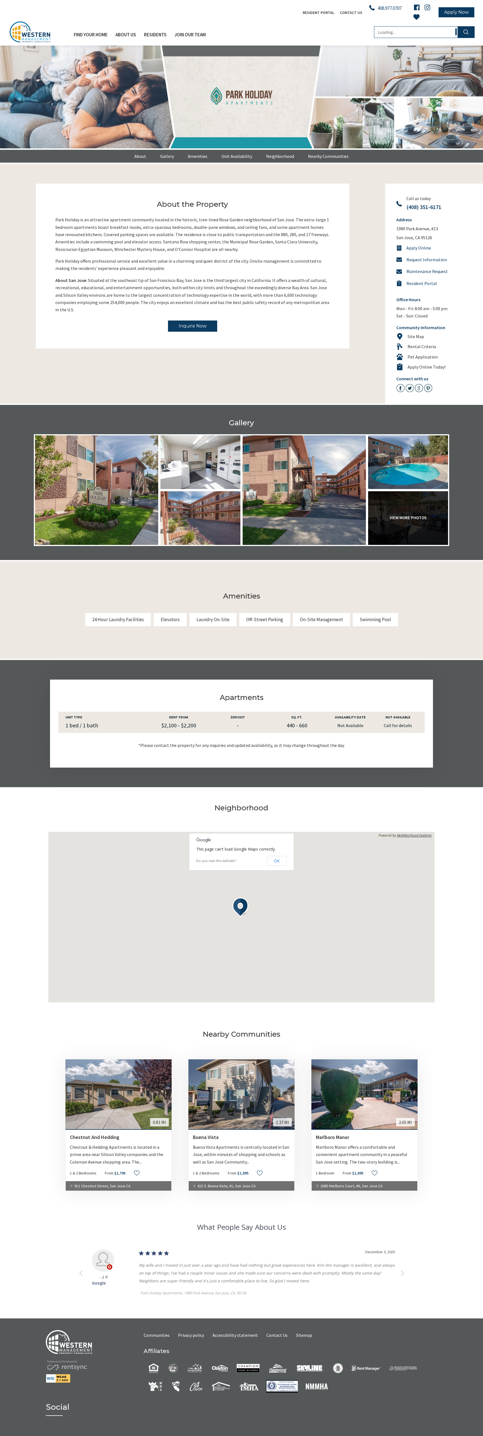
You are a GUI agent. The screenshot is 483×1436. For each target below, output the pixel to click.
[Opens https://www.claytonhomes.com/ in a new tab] (219, 1367)
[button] (241, 907)
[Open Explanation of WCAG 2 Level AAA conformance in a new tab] (95, 1378)
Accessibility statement (235, 1335)
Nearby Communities (328, 156)
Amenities (197, 156)
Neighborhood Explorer (414, 835)
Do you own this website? (216, 861)
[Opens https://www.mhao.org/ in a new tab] (221, 1385)
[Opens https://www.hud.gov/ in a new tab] (338, 1367)
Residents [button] (155, 35)
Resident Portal (318, 12)
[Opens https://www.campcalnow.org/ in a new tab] (195, 1367)
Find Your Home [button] (91, 35)
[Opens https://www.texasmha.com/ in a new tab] (249, 1385)
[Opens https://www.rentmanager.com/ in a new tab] (366, 1367)
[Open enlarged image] (96, 490)
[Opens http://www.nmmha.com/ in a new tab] (317, 1385)
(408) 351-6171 (423, 206)
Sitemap (304, 1335)
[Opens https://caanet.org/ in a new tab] (176, 1385)
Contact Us (351, 12)
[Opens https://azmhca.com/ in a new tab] (403, 1367)
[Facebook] (417, 7)
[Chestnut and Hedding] (118, 1094)
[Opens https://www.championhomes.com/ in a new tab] (248, 1367)
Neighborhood (280, 156)
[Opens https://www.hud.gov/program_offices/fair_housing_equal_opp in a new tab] (154, 1367)
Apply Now (456, 12)
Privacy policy (191, 1335)
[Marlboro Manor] (364, 1094)
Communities (157, 1335)
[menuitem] (91, 35)
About (140, 156)
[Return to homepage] (95, 1342)
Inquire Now (193, 326)
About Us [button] (125, 35)
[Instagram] (427, 7)
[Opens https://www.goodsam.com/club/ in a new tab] (173, 1367)
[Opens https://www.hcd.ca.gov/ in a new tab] (196, 1385)
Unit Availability (236, 156)
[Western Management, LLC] (39, 32)
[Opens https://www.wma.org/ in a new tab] (156, 1385)
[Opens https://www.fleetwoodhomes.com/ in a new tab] (278, 1367)
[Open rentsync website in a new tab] (67, 1365)
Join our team (190, 35)
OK (277, 860)
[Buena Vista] (241, 1094)
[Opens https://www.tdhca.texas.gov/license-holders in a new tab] (282, 1385)
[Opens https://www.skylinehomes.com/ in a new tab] (310, 1367)
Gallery (167, 156)
